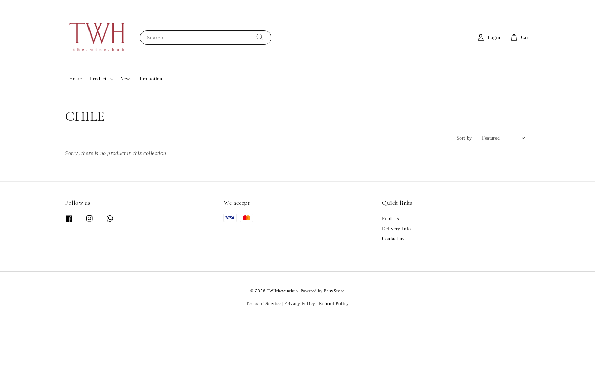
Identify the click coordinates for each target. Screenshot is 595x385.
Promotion (151, 78)
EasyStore (334, 291)
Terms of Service (263, 304)
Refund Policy (334, 304)
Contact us (393, 239)
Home (75, 78)
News (126, 78)
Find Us (390, 219)
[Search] (260, 37)
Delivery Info (396, 229)
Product (98, 79)
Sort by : (466, 138)
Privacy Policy (299, 304)
